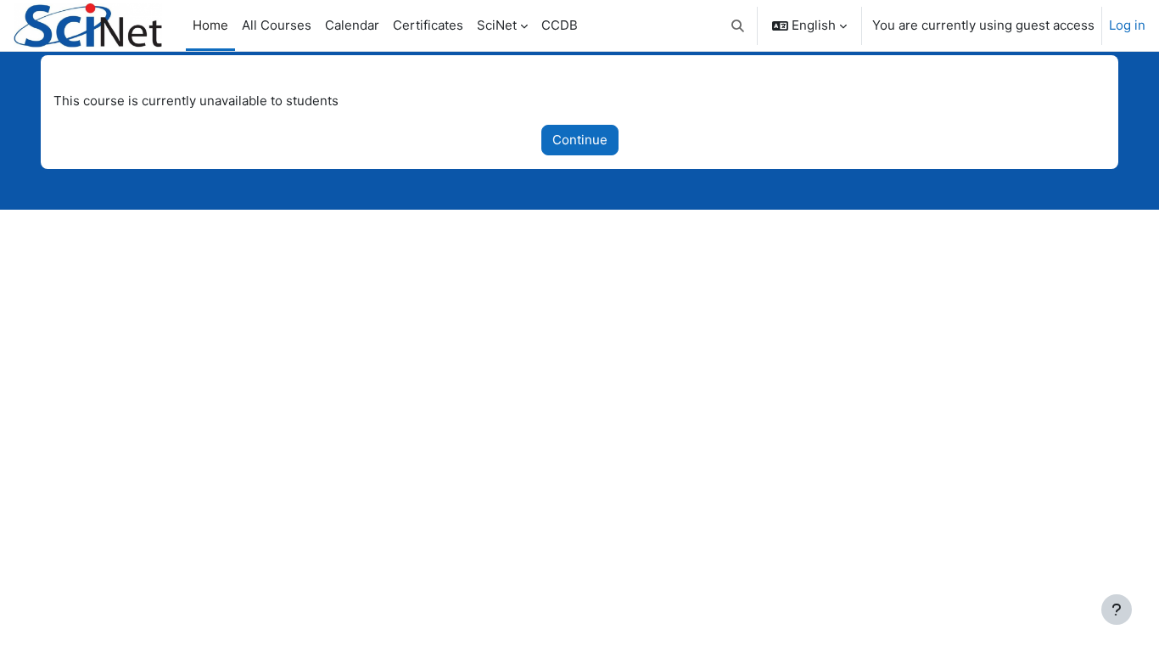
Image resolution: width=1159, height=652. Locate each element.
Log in (1127, 25)
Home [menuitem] (210, 25)
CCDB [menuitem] (559, 25)
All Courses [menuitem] (276, 25)
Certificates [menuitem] (428, 25)
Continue (579, 140)
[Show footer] (1116, 609)
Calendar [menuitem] (352, 25)
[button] (738, 25)
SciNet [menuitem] (497, 25)
